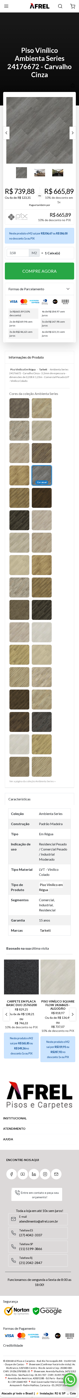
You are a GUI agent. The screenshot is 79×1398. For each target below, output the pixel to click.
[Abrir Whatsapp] (70, 1380)
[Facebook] (11, 1174)
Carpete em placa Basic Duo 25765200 (21, 1003)
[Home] (39, 6)
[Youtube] (22, 1174)
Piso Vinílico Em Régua (23, 369)
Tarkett (43, 369)
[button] (72, 6)
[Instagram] (45, 1174)
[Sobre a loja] (39, 1095)
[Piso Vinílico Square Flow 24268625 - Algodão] (57, 977)
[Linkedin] (34, 1174)
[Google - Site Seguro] (47, 1311)
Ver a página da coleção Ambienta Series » (32, 781)
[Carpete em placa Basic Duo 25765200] (21, 977)
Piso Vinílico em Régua (51, 887)
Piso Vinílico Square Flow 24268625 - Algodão (58, 1005)
